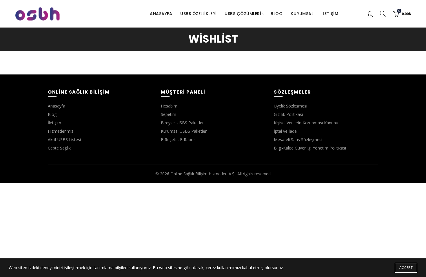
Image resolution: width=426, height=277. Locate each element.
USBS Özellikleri (198, 14)
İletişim (329, 14)
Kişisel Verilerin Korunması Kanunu (306, 122)
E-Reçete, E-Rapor (178, 139)
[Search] (382, 13)
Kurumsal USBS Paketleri (184, 131)
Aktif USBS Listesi (64, 139)
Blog (277, 14)
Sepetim (168, 114)
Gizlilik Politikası (288, 114)
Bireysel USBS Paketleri (183, 122)
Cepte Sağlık (59, 148)
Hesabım (169, 106)
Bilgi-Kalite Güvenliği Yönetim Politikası (310, 148)
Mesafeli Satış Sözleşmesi (298, 139)
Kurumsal (302, 14)
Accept (406, 267)
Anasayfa (161, 14)
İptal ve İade (285, 131)
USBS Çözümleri (243, 14)
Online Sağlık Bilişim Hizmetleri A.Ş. (202, 173)
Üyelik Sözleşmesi (290, 106)
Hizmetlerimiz (60, 131)
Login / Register (369, 14)
